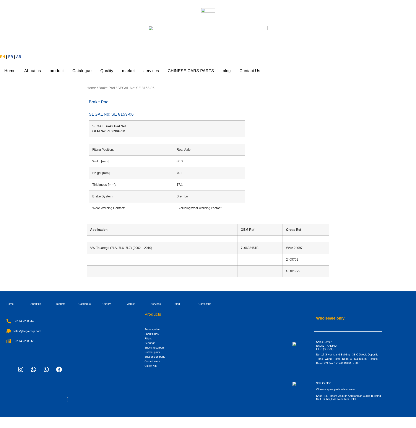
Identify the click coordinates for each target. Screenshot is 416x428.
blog (227, 70)
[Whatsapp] (33, 369)
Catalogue (82, 70)
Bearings (150, 343)
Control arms (152, 361)
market (128, 70)
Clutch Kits (151, 365)
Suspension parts (155, 356)
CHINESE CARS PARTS (191, 70)
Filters (148, 338)
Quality (106, 70)
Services (156, 303)
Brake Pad (107, 88)
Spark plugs (152, 334)
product (57, 70)
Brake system (152, 329)
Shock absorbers (154, 347)
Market (131, 303)
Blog (177, 303)
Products (60, 303)
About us (32, 70)
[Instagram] (20, 369)
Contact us (204, 303)
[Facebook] (59, 369)
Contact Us (249, 70)
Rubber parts (152, 352)
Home (10, 70)
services (151, 70)
